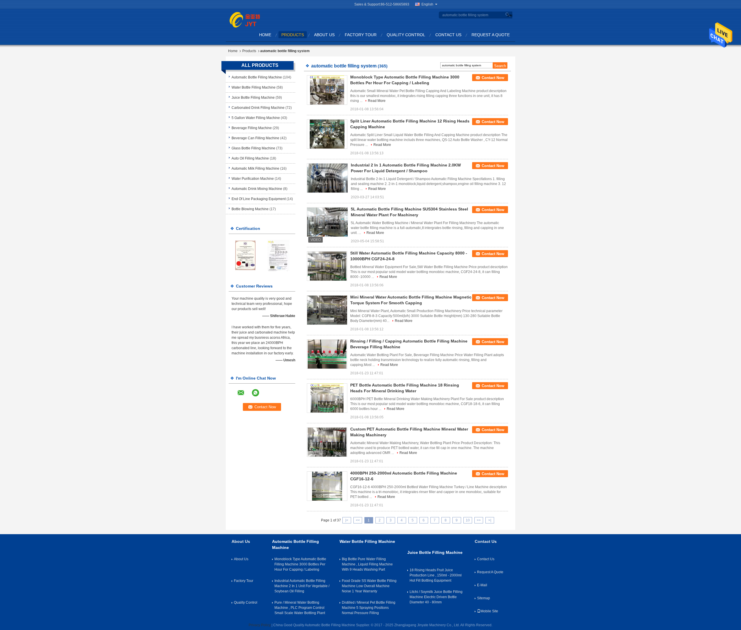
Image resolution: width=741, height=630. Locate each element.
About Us (324, 34)
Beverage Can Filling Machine (255, 138)
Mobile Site (489, 611)
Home (265, 34)
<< (358, 520)
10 (468, 520)
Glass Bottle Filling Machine (253, 148)
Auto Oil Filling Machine (250, 158)
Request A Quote (491, 34)
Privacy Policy (260, 625)
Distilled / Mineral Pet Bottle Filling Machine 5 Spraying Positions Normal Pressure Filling (368, 607)
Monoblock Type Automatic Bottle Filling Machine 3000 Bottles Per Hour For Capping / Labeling (300, 564)
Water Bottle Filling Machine (254, 87)
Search (509, 15)
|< (346, 520)
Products (292, 34)
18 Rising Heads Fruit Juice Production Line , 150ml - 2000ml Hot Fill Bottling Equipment (436, 575)
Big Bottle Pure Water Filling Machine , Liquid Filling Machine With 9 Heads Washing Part (367, 564)
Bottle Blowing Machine (250, 209)
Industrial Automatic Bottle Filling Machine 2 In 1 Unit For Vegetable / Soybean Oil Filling (301, 586)
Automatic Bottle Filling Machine (257, 77)
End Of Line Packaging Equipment (259, 199)
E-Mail (482, 585)
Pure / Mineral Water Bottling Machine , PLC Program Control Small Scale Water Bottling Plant (299, 607)
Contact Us (448, 34)
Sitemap (483, 598)
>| (489, 520)
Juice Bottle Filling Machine (253, 98)
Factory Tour (361, 34)
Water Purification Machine (253, 179)
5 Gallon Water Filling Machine (256, 118)
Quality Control (406, 34)
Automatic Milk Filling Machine (255, 168)
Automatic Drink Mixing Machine (257, 189)
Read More (377, 101)
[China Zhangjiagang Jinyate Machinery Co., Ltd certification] (245, 255)
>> (479, 520)
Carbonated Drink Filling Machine (258, 108)
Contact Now (493, 78)
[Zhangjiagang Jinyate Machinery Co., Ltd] (245, 19)
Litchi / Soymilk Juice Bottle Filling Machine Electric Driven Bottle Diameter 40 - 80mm (436, 597)
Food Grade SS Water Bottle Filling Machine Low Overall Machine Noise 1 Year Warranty (369, 586)
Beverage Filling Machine (252, 128)
